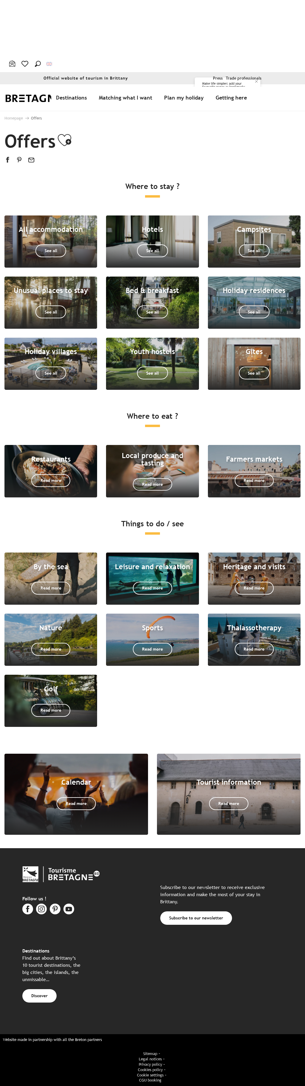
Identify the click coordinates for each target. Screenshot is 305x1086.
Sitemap (150, 1053)
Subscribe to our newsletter (196, 917)
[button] (37, 63)
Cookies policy (150, 1070)
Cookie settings (150, 1075)
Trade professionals (244, 78)
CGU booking (150, 1080)
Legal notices (150, 1059)
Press (218, 78)
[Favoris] (25, 64)
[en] (49, 64)
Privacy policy (150, 1064)
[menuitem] (38, 97)
